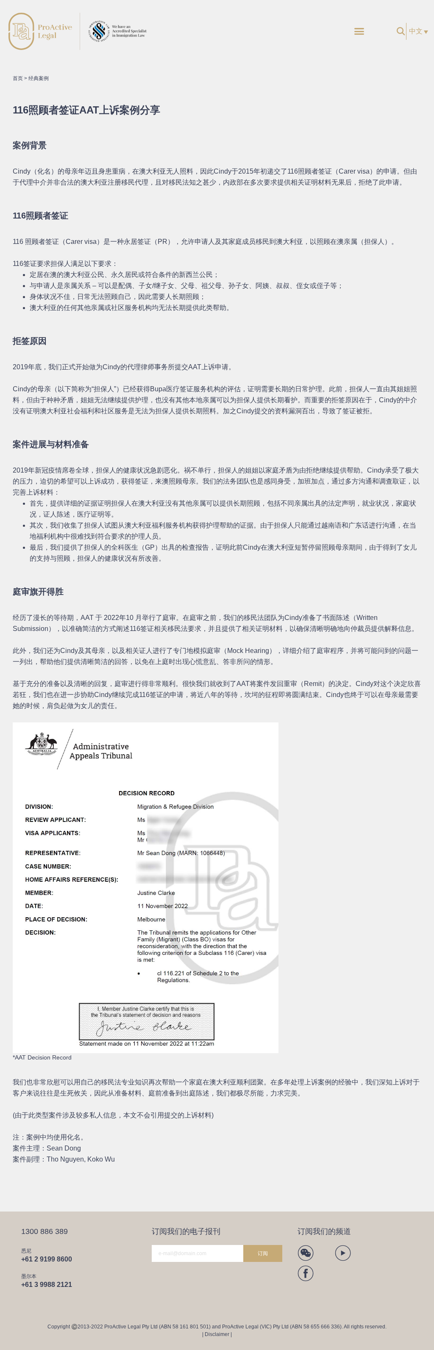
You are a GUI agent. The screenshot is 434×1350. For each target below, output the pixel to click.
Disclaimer (217, 1334)
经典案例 (38, 78)
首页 (18, 78)
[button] (359, 31)
